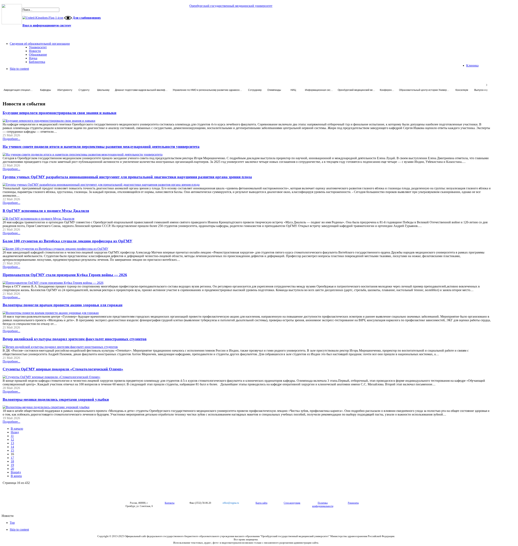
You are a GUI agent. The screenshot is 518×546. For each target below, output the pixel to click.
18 (12, 461)
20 (12, 468)
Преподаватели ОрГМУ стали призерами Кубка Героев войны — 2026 (65, 275)
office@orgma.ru (231, 502)
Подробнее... (11, 139)
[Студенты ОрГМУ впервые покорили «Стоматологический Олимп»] (51, 377)
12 (12, 439)
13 (12, 443)
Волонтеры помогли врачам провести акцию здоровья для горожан (62, 305)
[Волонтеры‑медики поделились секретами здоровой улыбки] (46, 407)
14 (12, 446)
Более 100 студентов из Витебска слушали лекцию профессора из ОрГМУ (67, 241)
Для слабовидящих (87, 17)
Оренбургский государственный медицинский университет (230, 5)
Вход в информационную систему (46, 25)
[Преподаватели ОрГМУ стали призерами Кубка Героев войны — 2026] (53, 282)
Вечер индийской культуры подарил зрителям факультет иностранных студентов (74, 339)
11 (12, 436)
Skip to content (19, 68)
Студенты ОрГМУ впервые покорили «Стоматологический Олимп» (63, 369)
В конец (16, 476)
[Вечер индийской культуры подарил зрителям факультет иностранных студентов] (60, 347)
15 (12, 450)
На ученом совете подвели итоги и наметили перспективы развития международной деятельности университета (101, 146)
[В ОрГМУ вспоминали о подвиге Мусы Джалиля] (38, 218)
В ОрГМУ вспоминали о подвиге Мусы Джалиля (46, 211)
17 (12, 457)
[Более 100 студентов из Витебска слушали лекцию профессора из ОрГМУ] (55, 248)
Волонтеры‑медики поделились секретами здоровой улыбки (56, 399)
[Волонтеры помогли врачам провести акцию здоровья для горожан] (51, 313)
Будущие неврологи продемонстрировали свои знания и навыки (59, 113)
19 (12, 465)
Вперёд (16, 472)
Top (12, 522)
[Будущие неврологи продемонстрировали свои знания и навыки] (49, 120)
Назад (15, 432)
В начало (17, 428)
